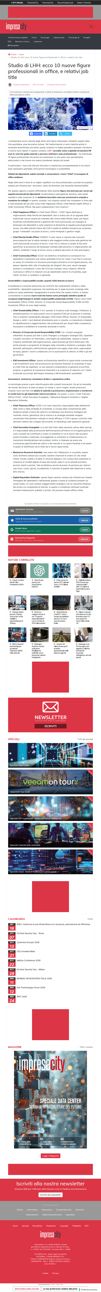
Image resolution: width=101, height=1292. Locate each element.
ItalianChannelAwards (52, 1214)
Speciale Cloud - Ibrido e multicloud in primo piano (33, 871)
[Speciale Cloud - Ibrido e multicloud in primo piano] (50, 861)
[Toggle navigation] (91, 26)
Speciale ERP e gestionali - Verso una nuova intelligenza (35, 818)
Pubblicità (76, 1226)
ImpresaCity (47, 2)
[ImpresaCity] (16, 26)
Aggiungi (84, 520)
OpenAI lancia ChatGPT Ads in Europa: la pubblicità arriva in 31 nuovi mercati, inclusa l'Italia (61, 617)
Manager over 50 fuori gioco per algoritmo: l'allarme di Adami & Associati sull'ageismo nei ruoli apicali (83, 651)
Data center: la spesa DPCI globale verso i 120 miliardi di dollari (61, 583)
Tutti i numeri (86, 1047)
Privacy (55, 1273)
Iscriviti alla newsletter (50, 1195)
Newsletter (14, 45)
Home (13, 54)
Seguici (85, 530)
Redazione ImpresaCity (21, 85)
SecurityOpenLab (65, 2)
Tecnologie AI (73, 37)
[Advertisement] (53, 1169)
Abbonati (84, 539)
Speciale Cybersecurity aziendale (25, 845)
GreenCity (79, 1209)
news (21, 54)
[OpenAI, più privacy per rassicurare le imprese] (39, 570)
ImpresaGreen (32, 1214)
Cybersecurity (58, 37)
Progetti (86, 37)
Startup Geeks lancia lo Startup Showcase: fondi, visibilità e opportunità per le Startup (16, 617)
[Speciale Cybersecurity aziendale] (50, 835)
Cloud (34, 37)
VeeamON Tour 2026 (20, 791)
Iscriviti (85, 511)
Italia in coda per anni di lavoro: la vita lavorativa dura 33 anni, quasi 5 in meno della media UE (83, 617)
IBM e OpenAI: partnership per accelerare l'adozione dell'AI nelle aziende (17, 648)
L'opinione (38, 41)
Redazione (51, 1226)
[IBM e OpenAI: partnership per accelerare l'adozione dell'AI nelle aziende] (17, 634)
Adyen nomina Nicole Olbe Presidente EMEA (17, 582)
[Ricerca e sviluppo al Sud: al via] (39, 602)
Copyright (64, 1226)
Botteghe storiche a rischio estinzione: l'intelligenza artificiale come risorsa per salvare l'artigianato (38, 651)
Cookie (45, 1273)
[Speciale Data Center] (50, 755)
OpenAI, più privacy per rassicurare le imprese (37, 583)
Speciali (25, 1226)
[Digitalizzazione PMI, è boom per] (84, 570)
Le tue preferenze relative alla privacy (61, 1289)
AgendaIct (70, 1214)
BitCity (20, 1209)
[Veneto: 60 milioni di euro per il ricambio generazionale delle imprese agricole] (61, 634)
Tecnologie (45, 37)
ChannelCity (32, 2)
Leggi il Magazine (50, 1156)
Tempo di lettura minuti (57, 85)
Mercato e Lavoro (22, 41)
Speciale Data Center (19, 765)
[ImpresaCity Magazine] (50, 1099)
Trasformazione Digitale (18, 37)
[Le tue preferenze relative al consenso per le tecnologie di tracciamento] (88, 1289)
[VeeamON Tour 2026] (50, 782)
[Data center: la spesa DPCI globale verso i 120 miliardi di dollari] (61, 570)
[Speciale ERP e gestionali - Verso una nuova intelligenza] (50, 808)
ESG (9, 41)
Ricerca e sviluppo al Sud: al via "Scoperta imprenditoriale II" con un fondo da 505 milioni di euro (38, 617)
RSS (87, 1226)
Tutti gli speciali (85, 739)
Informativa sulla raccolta (27, 1289)
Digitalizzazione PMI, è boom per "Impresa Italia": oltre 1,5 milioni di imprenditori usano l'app (83, 585)
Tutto (90, 919)
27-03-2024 (39, 85)
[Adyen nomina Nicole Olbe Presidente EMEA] (17, 570)
